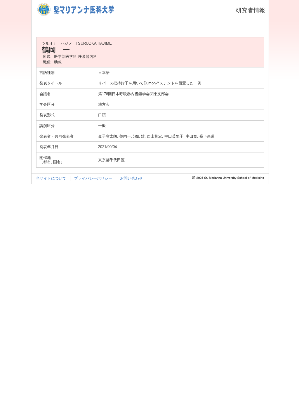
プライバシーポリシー (93, 178)
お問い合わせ (131, 178)
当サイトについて (51, 178)
